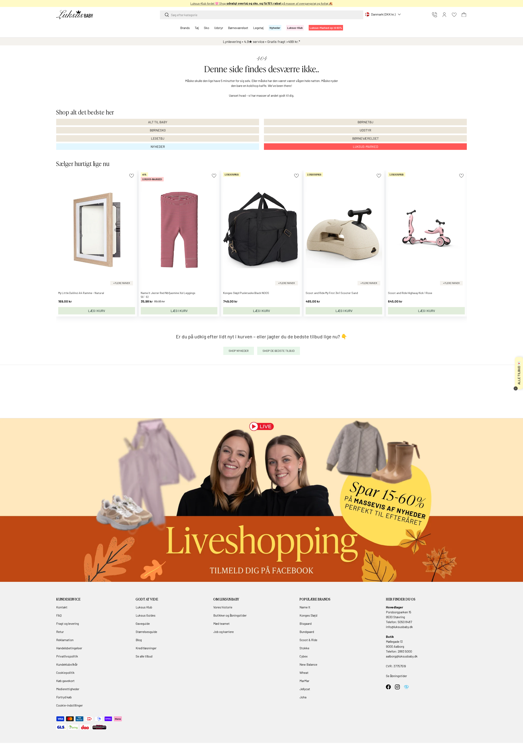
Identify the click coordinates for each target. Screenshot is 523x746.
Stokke (304, 648)
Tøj (197, 28)
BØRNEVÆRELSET (365, 138)
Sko (206, 28)
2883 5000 (405, 651)
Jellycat (304, 689)
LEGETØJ (157, 138)
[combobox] (261, 14)
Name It (304, 607)
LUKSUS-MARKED (365, 146)
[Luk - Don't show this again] (516, 388)
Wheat (303, 672)
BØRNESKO (158, 130)
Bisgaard (305, 623)
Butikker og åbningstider (230, 615)
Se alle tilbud (144, 656)
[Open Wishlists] (454, 14)
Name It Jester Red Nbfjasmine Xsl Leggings (168, 293)
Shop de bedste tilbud (279, 350)
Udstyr (218, 28)
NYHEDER (158, 146)
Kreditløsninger (146, 648)
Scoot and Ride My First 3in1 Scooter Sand (332, 293)
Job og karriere (223, 632)
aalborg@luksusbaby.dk (402, 656)
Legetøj (258, 28)
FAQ (59, 615)
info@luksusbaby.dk (399, 627)
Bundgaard (306, 632)
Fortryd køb (64, 697)
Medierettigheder (67, 689)
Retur (60, 632)
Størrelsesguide (146, 632)
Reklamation (65, 640)
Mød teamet (221, 623)
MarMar (304, 681)
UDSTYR (365, 130)
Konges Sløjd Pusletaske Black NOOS (246, 293)
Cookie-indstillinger (69, 705)
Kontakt (61, 607)
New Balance (308, 664)
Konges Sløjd (308, 615)
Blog (139, 640)
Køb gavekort (65, 681)
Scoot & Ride (308, 640)
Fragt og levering (67, 623)
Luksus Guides (145, 615)
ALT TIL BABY (157, 122)
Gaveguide (143, 623)
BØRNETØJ (365, 122)
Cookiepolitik (65, 672)
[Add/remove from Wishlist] (131, 176)
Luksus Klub (144, 607)
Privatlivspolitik (67, 656)
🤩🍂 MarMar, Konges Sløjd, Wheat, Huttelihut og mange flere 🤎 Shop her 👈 (261, 3)
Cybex (303, 656)
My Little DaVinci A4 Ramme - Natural (81, 293)
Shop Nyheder (239, 350)
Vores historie (222, 607)
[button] (464, 15)
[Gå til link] (261, 500)
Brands (185, 28)
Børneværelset (238, 28)
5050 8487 (405, 622)
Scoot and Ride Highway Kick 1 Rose (410, 293)
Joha (302, 697)
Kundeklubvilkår (67, 664)
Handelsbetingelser (69, 648)
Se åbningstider (396, 676)
